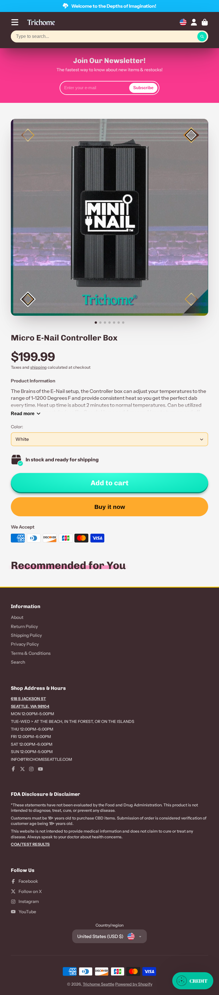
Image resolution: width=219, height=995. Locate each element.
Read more (23, 413)
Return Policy (24, 626)
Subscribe (143, 87)
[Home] (41, 22)
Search (18, 662)
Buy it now (109, 506)
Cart (204, 22)
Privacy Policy (25, 644)
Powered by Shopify (133, 984)
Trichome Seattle (98, 984)
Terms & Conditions (30, 653)
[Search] (202, 36)
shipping (38, 367)
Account (193, 22)
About (17, 617)
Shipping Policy (26, 635)
